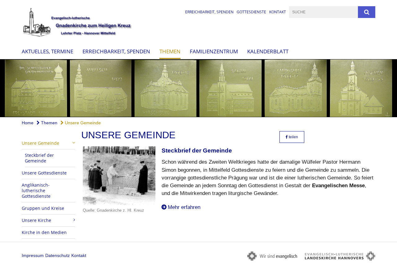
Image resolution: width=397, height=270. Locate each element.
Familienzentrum (214, 51)
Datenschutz (57, 255)
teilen (293, 137)
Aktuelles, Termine (47, 51)
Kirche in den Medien (44, 232)
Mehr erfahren (184, 207)
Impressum (33, 255)
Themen (170, 51)
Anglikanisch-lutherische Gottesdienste (36, 190)
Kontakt (277, 12)
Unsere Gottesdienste (44, 173)
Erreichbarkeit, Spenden (209, 12)
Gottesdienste (251, 12)
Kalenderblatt (267, 51)
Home (27, 122)
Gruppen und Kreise (43, 208)
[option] (198, 88)
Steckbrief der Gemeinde (39, 158)
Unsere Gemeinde (82, 122)
